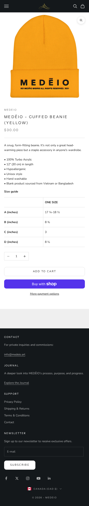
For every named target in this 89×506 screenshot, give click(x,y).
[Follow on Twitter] (17, 478)
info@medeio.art (14, 354)
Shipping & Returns (16, 409)
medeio (10, 109)
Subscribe (19, 465)
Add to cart (44, 271)
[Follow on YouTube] (38, 478)
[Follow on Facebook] (6, 478)
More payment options (44, 294)
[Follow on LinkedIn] (49, 478)
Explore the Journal (16, 383)
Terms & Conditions (17, 415)
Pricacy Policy (13, 402)
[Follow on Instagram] (28, 478)
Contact (9, 422)
